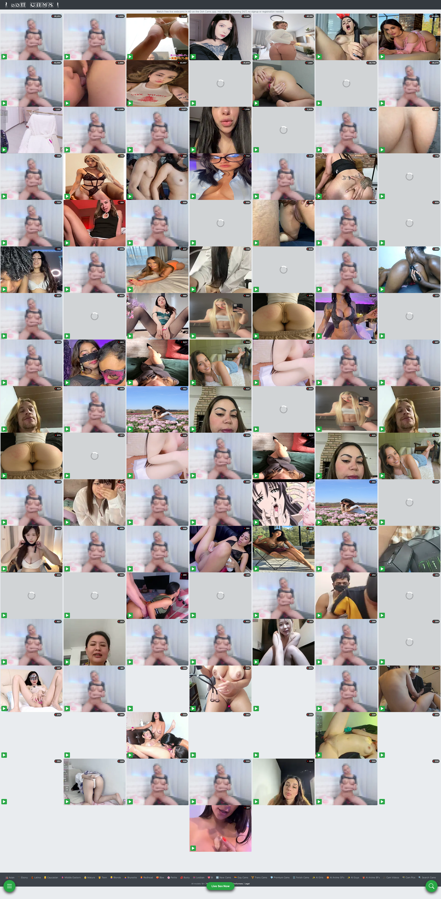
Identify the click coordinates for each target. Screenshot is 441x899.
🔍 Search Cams (427, 877)
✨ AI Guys (353, 877)
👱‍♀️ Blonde (115, 877)
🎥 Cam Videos (391, 877)
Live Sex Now (221, 886)
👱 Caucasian (51, 877)
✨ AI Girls (317, 877)
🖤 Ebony (23, 877)
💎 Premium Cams (280, 877)
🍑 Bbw (160, 877)
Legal (247, 883)
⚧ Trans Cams (259, 877)
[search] (431, 886)
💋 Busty (185, 877)
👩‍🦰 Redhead (146, 877)
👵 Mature (89, 877)
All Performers (236, 883)
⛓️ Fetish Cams (301, 877)
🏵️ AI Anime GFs (335, 877)
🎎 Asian (9, 877)
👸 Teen (102, 877)
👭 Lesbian (198, 877)
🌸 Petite (172, 877)
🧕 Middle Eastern (71, 877)
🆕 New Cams (223, 877)
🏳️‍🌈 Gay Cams (241, 877)
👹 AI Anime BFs (371, 877)
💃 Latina (36, 877)
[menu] (9, 886)
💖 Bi (210, 877)
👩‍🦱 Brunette (130, 877)
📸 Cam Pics (408, 877)
